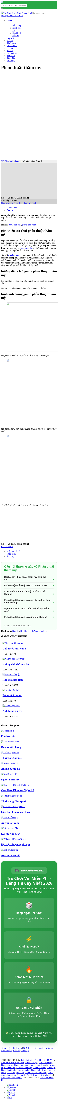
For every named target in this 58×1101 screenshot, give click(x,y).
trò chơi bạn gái (15, 255)
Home (9, 20)
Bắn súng (16, 25)
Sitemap (25, 1050)
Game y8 (51, 1067)
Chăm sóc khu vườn (14, 648)
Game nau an (7, 1065)
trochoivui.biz (27, 248)
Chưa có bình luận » (40, 631)
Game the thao (39, 1067)
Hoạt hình (16, 33)
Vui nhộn (11, 60)
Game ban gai (31, 1062)
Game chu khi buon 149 (35, 1072)
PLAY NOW (7, 546)
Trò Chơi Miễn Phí (29, 1060)
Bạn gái (10, 38)
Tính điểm (11, 58)
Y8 (13, 30)
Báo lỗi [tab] (10, 210)
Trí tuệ (10, 50)
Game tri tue (9, 1067)
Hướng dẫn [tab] (12, 207)
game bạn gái (15, 225)
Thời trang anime (11, 757)
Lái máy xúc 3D (10, 833)
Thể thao (11, 55)
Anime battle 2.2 (10, 768)
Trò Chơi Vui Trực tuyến (37, 1075)
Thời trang (11, 43)
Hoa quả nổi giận (13, 679)
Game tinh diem (38, 1070)
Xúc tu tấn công (10, 822)
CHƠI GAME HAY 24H (12, 1062)
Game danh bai (23, 1070)
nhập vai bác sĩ (13, 551)
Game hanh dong (24, 1067)
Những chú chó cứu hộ (16, 664)
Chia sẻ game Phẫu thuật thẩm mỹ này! (18, 203)
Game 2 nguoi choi (15, 1072)
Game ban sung (46, 1062)
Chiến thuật (12, 45)
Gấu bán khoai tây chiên (15, 812)
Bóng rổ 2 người (12, 695)
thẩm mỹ (10, 556)
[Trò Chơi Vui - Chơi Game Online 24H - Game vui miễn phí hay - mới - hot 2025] (2, 2)
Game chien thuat (37, 1065)
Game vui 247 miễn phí (11, 1077)
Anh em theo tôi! (10, 855)
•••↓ (8, 23)
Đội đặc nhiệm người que (15, 844)
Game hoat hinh (8, 1070)
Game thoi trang (21, 1065)
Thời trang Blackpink (13, 801)
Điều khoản (39, 1048)
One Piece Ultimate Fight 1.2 (17, 790)
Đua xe (10, 48)
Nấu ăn (15, 35)
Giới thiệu (27, 1048)
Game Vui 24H (18, 1075)
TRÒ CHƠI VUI (46, 1060)
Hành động (12, 53)
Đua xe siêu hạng (11, 747)
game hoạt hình (29, 225)
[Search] (2, 8)
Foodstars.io (8, 736)
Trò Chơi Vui (7, 161)
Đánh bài (16, 28)
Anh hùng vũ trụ (12, 710)
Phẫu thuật (11, 554)
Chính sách (17, 1048)
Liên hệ (16, 1050)
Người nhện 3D (10, 779)
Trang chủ (5, 1048)
